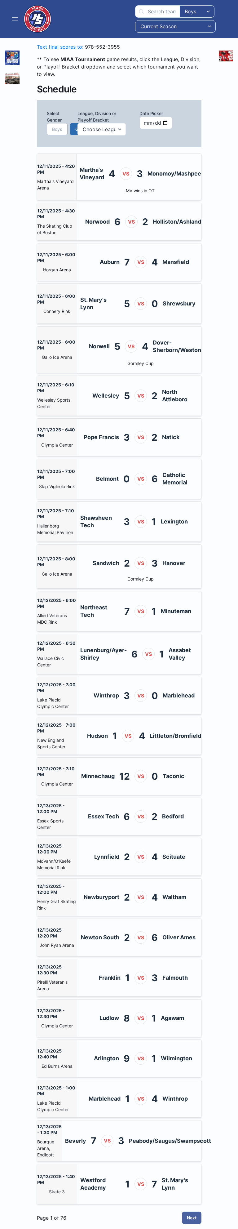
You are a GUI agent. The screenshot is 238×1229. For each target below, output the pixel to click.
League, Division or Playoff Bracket (96, 116)
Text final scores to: (60, 47)
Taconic (173, 776)
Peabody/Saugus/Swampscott (170, 1141)
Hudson (97, 736)
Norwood (97, 221)
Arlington (106, 1058)
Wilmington (176, 1058)
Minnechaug (98, 776)
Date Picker (151, 113)
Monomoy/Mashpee (174, 173)
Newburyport (101, 897)
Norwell (99, 346)
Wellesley (105, 395)
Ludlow (109, 1018)
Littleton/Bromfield (175, 736)
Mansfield (175, 262)
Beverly (75, 1141)
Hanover (173, 563)
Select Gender (55, 121)
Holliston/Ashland (177, 221)
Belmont (107, 478)
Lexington (174, 521)
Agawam (172, 1018)
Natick (170, 437)
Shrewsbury (179, 303)
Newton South (100, 937)
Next (191, 1217)
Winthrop (106, 695)
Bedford (173, 816)
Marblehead (179, 695)
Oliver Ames (179, 937)
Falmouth (175, 977)
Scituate (173, 856)
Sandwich (106, 563)
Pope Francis (101, 437)
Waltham (174, 897)
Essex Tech (103, 816)
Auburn (110, 262)
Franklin (110, 977)
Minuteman (176, 611)
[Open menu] (15, 19)
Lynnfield (106, 856)
